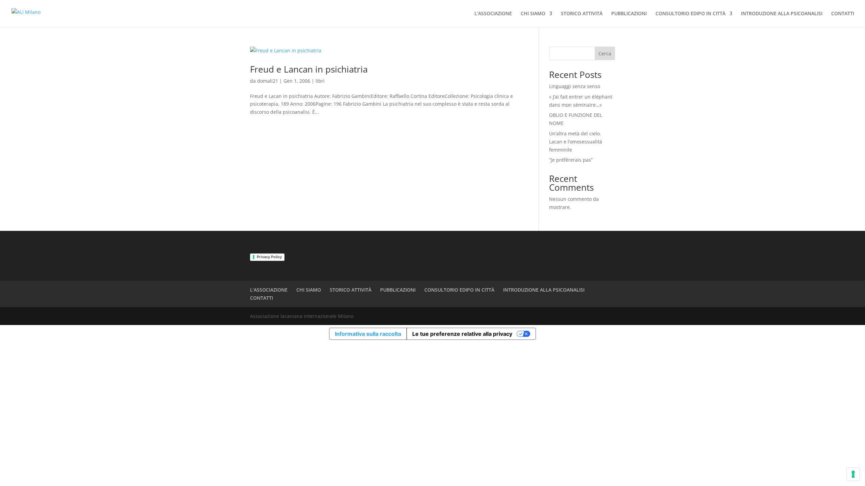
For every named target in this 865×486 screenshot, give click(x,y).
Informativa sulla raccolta (368, 333)
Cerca (604, 53)
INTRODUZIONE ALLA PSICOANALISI (781, 14)
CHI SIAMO (533, 14)
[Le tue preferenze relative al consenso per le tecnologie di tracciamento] (853, 474)
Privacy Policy (269, 256)
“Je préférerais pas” (571, 160)
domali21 (267, 81)
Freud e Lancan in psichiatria (309, 69)
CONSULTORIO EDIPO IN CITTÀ (690, 14)
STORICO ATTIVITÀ (581, 14)
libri (320, 81)
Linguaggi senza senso (574, 86)
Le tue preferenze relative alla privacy (462, 333)
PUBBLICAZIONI (629, 14)
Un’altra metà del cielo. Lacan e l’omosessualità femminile (575, 141)
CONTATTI (842, 14)
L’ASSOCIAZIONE (493, 14)
